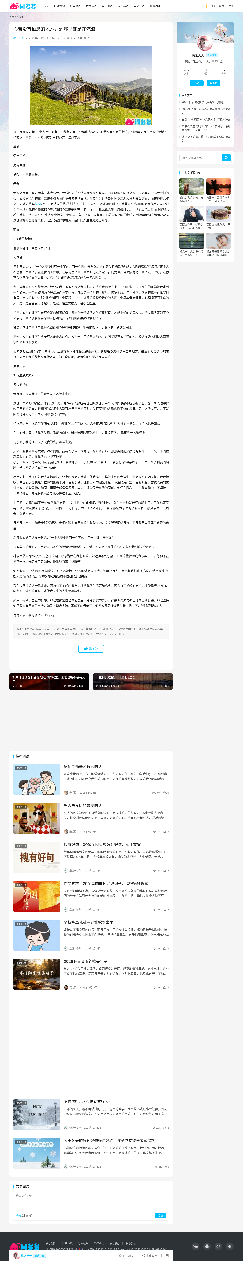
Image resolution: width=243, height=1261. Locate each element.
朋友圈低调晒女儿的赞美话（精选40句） (218, 253)
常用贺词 (107, 6)
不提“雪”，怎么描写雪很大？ (88, 1101)
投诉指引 (115, 1243)
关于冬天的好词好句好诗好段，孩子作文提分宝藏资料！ (111, 1140)
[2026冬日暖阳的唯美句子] (36, 974)
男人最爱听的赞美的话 (83, 805)
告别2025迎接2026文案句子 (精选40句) (206, 119)
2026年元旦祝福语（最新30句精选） (204, 102)
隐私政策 (83, 1243)
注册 (231, 6)
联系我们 (131, 1243)
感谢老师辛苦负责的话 (83, 766)
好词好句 (59, 6)
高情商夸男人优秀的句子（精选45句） (191, 226)
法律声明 (99, 1243)
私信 (215, 83)
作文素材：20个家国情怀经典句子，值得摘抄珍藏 (106, 883)
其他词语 (155, 6)
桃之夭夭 (18, 38)
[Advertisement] (91, 720)
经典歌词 (75, 6)
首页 (46, 6)
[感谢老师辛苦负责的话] (36, 779)
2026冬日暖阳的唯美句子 (85, 961)
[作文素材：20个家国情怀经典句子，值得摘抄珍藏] (36, 896)
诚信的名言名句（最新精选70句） (191, 199)
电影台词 (139, 6)
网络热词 (123, 6)
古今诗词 (91, 6)
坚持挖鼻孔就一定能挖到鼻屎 (88, 922)
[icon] (195, 1246)
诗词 (38, 204)
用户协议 (67, 1243)
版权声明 (162, 1249)
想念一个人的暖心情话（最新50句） (191, 253)
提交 (160, 1215)
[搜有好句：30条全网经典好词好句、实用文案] (36, 857)
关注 (198, 83)
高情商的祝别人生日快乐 (218, 226)
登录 (221, 6)
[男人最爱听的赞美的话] (36, 818)
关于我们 (51, 1243)
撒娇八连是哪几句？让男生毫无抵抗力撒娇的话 (218, 199)
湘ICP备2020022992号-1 (61, 1249)
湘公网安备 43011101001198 (99, 1249)
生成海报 (151, 1255)
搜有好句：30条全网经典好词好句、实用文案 (102, 844)
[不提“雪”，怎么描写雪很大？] (36, 1114)
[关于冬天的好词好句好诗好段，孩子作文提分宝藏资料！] (36, 1153)
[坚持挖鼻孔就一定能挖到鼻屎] (36, 935)
